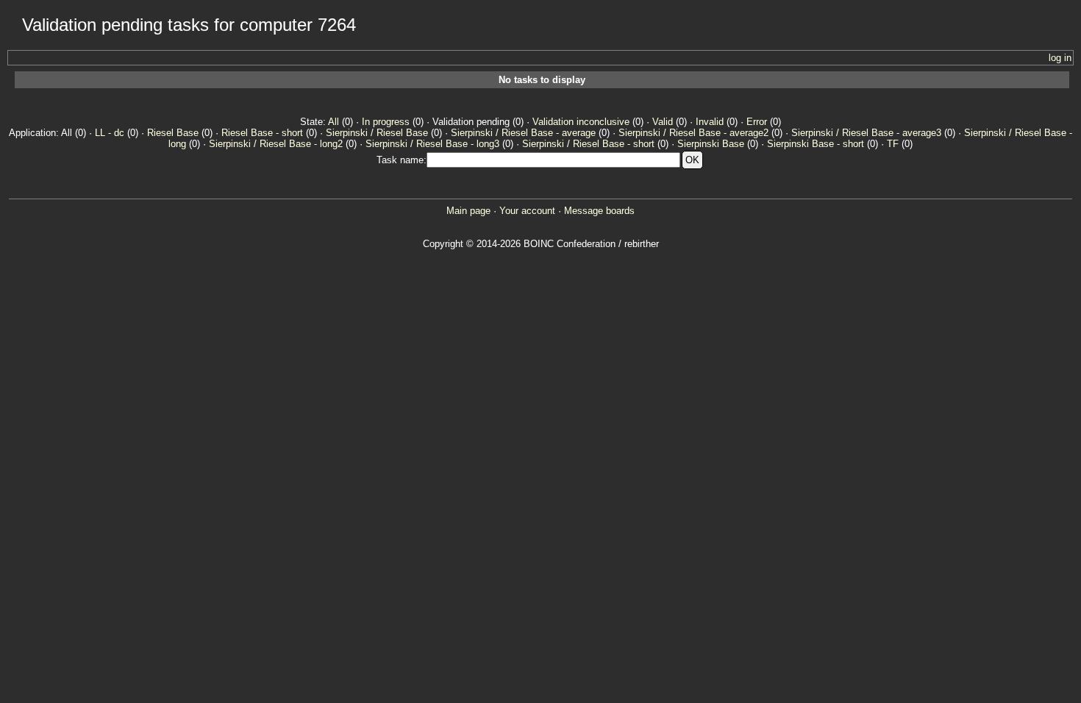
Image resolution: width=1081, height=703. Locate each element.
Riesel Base (173, 132)
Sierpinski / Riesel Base (377, 132)
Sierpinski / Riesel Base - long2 (276, 143)
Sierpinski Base (710, 143)
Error (756, 121)
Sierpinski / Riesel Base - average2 (693, 132)
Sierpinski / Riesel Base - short (588, 143)
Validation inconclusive (580, 121)
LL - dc (109, 132)
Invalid (710, 121)
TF (893, 143)
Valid (662, 121)
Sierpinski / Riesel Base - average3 (866, 132)
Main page (468, 210)
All (333, 121)
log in (1060, 57)
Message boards (599, 210)
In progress (386, 121)
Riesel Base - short (262, 132)
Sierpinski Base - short (815, 143)
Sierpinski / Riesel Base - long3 (432, 143)
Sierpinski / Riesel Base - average (523, 132)
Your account (527, 210)
